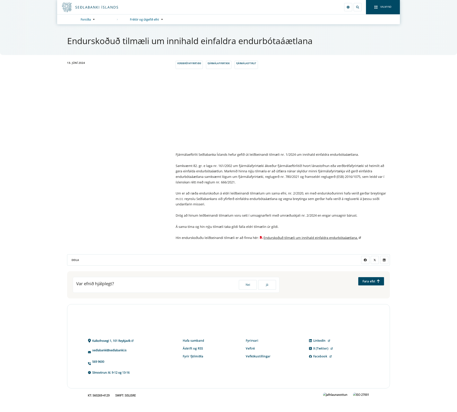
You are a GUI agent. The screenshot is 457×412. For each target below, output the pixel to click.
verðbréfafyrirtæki (189, 63)
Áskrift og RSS (193, 348)
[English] (348, 7)
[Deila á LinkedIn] (384, 260)
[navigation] (383, 7)
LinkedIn (319, 341)
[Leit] (358, 7)
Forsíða (86, 19)
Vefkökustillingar (258, 356)
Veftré (250, 348)
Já (267, 285)
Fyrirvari (252, 341)
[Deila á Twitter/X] (375, 260)
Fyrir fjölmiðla (193, 356)
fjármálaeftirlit (246, 63)
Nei (248, 285)
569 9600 (98, 362)
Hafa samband (193, 341)
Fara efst (369, 281)
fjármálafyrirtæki (219, 63)
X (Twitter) (320, 348)
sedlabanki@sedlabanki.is (109, 350)
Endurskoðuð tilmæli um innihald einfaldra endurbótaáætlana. (310, 238)
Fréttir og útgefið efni (144, 19)
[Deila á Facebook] (365, 260)
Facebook (320, 356)
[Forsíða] (95, 7)
